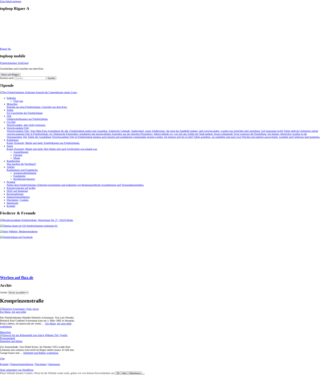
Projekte (75, 183)
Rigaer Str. (5, 48)
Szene (52, 147)
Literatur (17, 155)
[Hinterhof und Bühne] (40, 338)
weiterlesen (40, 353)
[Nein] (143, 374)
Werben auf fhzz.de (16, 277)
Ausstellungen (20, 152)
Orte (27, 117)
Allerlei (22, 168)
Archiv (3, 292)
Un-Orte (26, 123)
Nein (124, 373)
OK (118, 373)
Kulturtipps (43, 141)
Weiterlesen (135, 373)
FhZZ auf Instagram (17, 191)
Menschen (37, 105)
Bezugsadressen (15, 194)
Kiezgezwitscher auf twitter (21, 188)
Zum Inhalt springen (10, 1)
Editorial (11, 98)
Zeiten (25, 111)
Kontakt (11, 206)
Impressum (12, 203)
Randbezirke (21, 162)
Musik (16, 158)
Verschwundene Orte (163, 132)
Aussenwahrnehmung (24, 173)
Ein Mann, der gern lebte (13, 312)
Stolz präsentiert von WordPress (17, 370)
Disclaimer (40, 364)
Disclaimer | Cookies (17, 200)
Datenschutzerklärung (18, 197)
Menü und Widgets (10, 74)
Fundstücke (19, 176)
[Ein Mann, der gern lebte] (19, 309)
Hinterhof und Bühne (11, 341)
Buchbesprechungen (24, 179)
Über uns (18, 101)
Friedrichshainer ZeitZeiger (14, 63)
